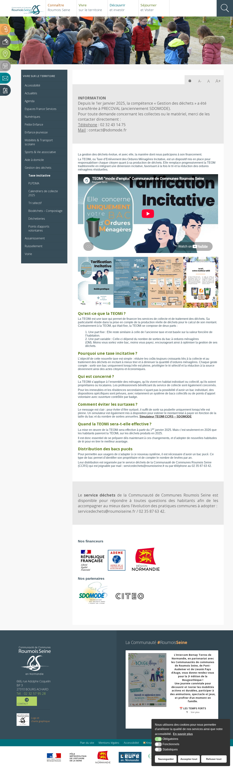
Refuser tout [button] (214, 759)
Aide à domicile (34, 160)
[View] (147, 680)
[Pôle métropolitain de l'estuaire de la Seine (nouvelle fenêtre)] (78, 757)
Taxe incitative (39, 175)
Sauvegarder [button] (166, 759)
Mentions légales (109, 742)
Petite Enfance (34, 124)
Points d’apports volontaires (38, 228)
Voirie (28, 254)
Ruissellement (33, 246)
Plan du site (87, 742)
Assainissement (35, 238)
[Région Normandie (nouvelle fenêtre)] (103, 757)
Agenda (29, 101)
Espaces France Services (40, 109)
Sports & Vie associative (40, 152)
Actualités (31, 93)
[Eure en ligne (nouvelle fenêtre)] (130, 757)
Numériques (32, 117)
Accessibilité (32, 85)
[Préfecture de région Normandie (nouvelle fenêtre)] (54, 757)
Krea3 (149, 742)
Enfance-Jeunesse (36, 132)
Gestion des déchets (38, 168)
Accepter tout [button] (188, 759)
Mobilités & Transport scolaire (39, 142)
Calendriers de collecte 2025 (43, 193)
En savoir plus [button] (183, 734)
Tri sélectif (35, 203)
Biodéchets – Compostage (45, 211)
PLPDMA (33, 183)
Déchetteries (36, 219)
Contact (22, 703)
